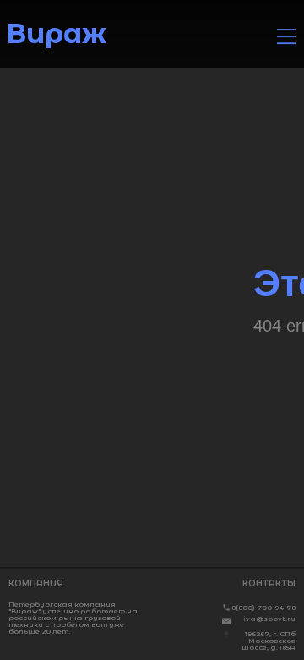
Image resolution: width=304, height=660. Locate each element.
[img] (286, 36)
